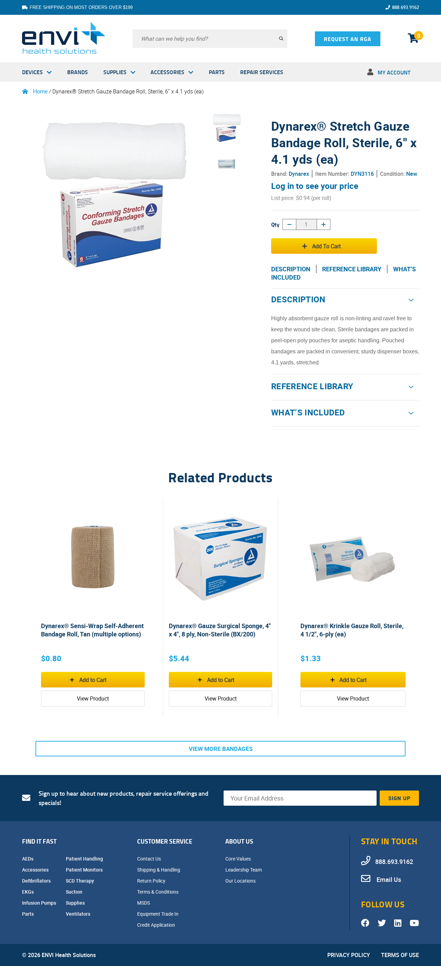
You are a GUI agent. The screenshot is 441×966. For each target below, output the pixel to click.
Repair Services (261, 72)
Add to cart (326, 246)
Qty (275, 224)
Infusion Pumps (39, 902)
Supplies (114, 72)
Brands (77, 72)
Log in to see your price (314, 185)
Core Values (238, 858)
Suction (74, 891)
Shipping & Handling (159, 869)
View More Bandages (221, 749)
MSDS (144, 902)
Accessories (167, 72)
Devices (32, 72)
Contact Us (149, 858)
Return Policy (151, 880)
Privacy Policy (348, 955)
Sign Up (399, 798)
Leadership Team (244, 869)
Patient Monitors (85, 869)
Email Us (388, 879)
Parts (217, 72)
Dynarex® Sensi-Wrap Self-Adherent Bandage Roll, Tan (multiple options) (92, 630)
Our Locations (241, 880)
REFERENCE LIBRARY (351, 269)
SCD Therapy (80, 880)
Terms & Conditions (158, 891)
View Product (93, 698)
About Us (239, 841)
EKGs (28, 891)
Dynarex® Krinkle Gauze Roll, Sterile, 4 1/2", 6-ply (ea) (351, 630)
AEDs (28, 858)
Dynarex (299, 174)
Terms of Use (400, 955)
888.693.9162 (405, 7)
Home (40, 91)
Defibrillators (37, 880)
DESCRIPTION (290, 269)
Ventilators (78, 913)
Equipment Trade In (158, 913)
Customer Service (164, 841)
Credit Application (156, 925)
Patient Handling (85, 858)
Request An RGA (347, 39)
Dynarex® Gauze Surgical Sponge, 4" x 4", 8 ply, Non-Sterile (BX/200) (220, 630)
